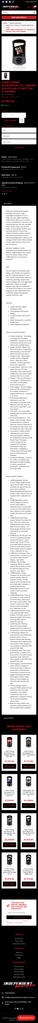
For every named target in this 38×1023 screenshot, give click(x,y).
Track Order (19, 941)
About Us (19, 952)
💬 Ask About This (26, 1018)
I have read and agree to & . (17, 921)
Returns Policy (19, 972)
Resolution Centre (19, 944)
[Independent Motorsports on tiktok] (13, 1)
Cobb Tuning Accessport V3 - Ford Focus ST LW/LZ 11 (9, 793)
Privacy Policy (19, 922)
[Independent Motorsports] (11, 7)
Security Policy (19, 974)
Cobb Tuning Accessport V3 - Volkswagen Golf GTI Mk (9, 832)
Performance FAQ (19, 977)
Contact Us (19, 955)
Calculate (19, 147)
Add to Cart (10, 120)
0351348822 (10, 993)
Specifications (9, 718)
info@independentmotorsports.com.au (20, 997)
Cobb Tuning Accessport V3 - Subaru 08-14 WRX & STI (9, 871)
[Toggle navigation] (28, 7)
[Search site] (34, 12)
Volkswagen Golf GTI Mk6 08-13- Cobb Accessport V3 (28, 793)
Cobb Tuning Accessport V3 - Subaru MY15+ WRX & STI (28, 871)
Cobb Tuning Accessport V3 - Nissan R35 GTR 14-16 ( (28, 832)
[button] (21, 120)
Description (8, 203)
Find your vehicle (19, 17)
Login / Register (30, 2)
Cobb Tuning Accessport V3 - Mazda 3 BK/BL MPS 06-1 (9, 753)
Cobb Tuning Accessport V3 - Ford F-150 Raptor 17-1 (28, 753)
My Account (19, 938)
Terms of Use (19, 966)
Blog (19, 958)
